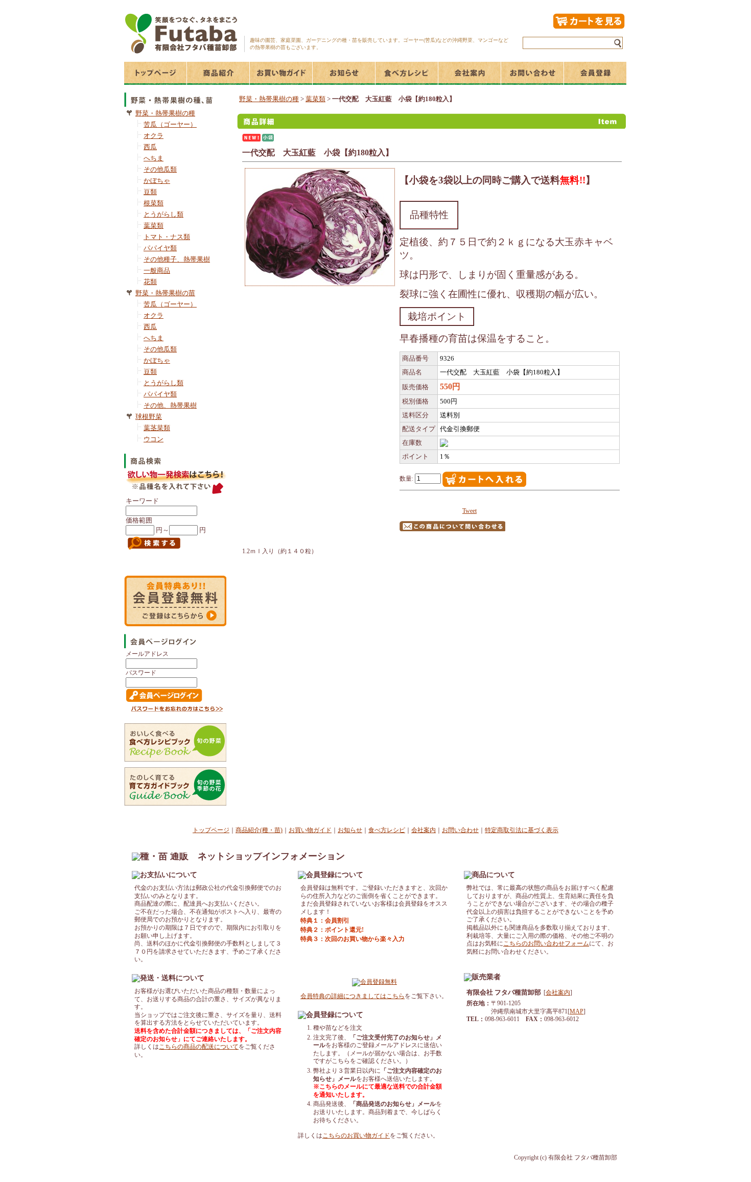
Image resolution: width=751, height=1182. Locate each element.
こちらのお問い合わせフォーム (546, 943)
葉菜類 (153, 225)
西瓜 (150, 147)
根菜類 (153, 203)
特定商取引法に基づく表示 (521, 830)
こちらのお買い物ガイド (356, 1135)
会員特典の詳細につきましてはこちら (352, 996)
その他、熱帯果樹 (170, 405)
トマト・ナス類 (167, 237)
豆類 (150, 192)
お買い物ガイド (310, 830)
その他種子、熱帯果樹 (177, 259)
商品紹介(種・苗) (259, 830)
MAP (576, 1011)
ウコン (153, 439)
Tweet (469, 510)
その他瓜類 (160, 169)
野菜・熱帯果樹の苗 (165, 293)
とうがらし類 (163, 214)
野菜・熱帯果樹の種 (165, 113)
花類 (150, 282)
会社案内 (423, 830)
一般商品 (157, 270)
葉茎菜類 (157, 428)
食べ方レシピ (386, 830)
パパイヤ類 (160, 248)
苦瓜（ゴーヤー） (170, 124)
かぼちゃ (157, 180)
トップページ (211, 830)
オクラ (153, 135)
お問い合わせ (460, 830)
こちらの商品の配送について (199, 1046)
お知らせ (350, 830)
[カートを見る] (588, 27)
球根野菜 (148, 416)
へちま (153, 158)
